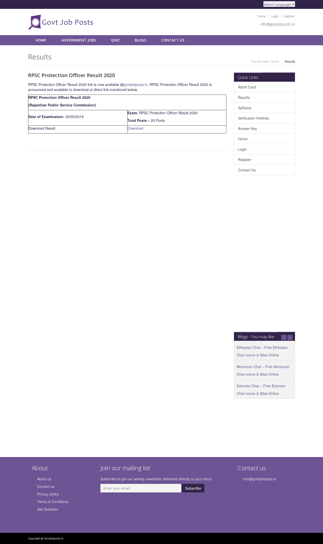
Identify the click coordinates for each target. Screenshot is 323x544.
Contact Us (172, 40)
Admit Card (247, 86)
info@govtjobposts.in (278, 24)
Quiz (115, 40)
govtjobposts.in (136, 84)
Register (289, 16)
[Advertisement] (264, 256)
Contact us (45, 486)
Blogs (140, 40)
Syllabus (244, 107)
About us (44, 478)
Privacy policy (48, 493)
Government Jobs (78, 40)
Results (244, 97)
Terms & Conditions (52, 501)
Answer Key (247, 128)
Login (275, 16)
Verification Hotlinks (253, 118)
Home (262, 16)
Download (135, 128)
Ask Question (47, 509)
